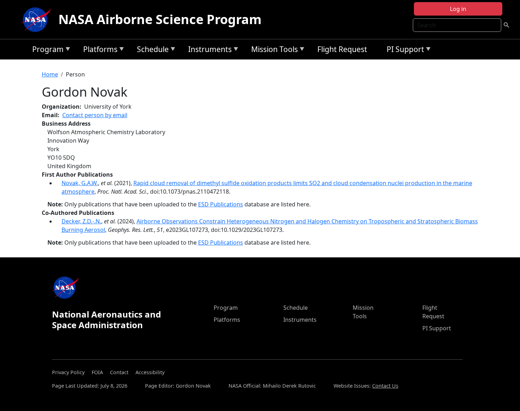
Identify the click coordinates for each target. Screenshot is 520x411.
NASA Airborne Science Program (159, 19)
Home (50, 74)
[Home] (37, 19)
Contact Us (385, 385)
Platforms (98, 50)
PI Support (403, 50)
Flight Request (342, 49)
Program (46, 50)
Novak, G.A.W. (80, 183)
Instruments (208, 50)
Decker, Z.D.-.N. (81, 221)
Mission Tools (273, 50)
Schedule (151, 50)
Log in (458, 9)
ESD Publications (220, 204)
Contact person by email (94, 115)
